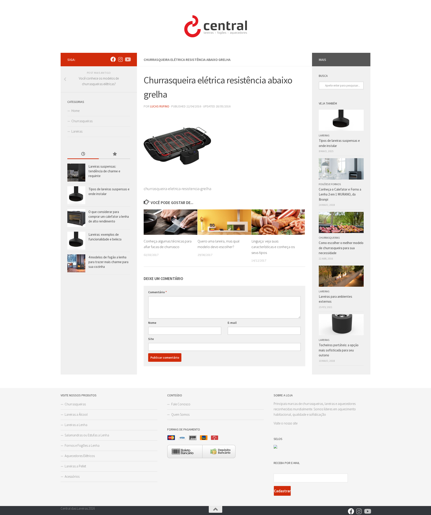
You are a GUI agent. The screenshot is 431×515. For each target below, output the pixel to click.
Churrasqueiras (81, 121)
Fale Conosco (180, 404)
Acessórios (72, 476)
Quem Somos (180, 414)
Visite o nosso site (285, 423)
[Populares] (114, 154)
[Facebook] (113, 59)
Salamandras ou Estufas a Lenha (87, 435)
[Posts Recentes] (83, 154)
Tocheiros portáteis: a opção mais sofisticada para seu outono (338, 350)
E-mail (232, 323)
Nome (152, 323)
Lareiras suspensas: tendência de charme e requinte (104, 171)
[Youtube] (127, 59)
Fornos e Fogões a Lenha (82, 445)
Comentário (157, 292)
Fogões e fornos (330, 184)
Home (75, 111)
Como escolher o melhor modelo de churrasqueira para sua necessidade (341, 248)
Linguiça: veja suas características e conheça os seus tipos (273, 247)
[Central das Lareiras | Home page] (215, 26)
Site (151, 339)
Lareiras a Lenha (76, 425)
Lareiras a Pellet (75, 466)
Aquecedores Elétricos (80, 456)
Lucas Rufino (159, 106)
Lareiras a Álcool (76, 414)
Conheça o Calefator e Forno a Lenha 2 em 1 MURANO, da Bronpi (340, 194)
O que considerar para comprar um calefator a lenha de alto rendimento (108, 216)
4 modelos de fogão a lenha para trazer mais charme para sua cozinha (108, 262)
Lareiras (76, 131)
